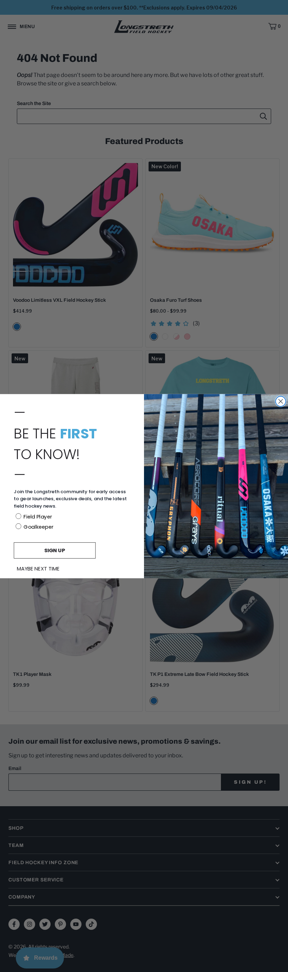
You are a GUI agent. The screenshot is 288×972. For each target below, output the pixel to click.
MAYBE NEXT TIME (38, 568)
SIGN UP (54, 550)
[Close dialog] (281, 401)
